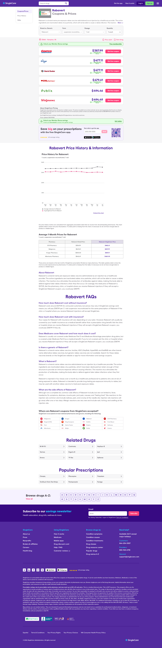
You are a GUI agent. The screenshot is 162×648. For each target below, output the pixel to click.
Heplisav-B (101, 446)
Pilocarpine (72, 476)
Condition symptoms (94, 534)
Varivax (42, 452)
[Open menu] (158, 3)
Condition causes (93, 537)
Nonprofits (27, 541)
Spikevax (100, 457)
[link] (118, 40)
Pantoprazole (73, 482)
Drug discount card (61, 544)
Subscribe (133, 513)
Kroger (67, 418)
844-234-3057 (124, 543)
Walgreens (47, 418)
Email (90, 509)
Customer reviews (61, 551)
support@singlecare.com (129, 557)
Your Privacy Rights (54, 633)
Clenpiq (42, 476)
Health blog (27, 551)
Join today (118, 121)
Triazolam (100, 476)
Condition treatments (94, 541)
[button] (48, 39)
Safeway (110, 425)
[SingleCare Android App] (62, 570)
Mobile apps (59, 541)
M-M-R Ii (43, 446)
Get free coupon (113, 51)
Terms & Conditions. (122, 517)
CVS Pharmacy (112, 418)
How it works (129, 3)
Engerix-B (72, 452)
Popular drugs (91, 551)
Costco (109, 428)
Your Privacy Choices (71, 633)
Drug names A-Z (92, 554)
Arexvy (42, 457)
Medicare (57, 537)
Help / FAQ (58, 547)
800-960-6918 (124, 550)
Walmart (89, 418)
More (119, 23)
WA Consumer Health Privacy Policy (93, 633)
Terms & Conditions (37, 633)
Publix (88, 428)
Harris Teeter (69, 425)
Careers (26, 547)
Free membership (116, 44)
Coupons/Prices (22, 11)
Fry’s (45, 425)
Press (25, 537)
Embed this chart (98, 213)
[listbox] (50, 30)
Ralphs (88, 425)
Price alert (108, 40)
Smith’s (88, 422)
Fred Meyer (110, 422)
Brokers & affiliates (30, 544)
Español (25, 633)
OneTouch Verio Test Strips (49, 482)
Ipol (98, 452)
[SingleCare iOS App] (50, 570)
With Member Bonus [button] (97, 53)
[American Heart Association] (71, 618)
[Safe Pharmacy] (32, 619)
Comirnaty (72, 446)
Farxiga (99, 482)
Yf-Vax (71, 457)
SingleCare (31, 640)
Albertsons (47, 428)
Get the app (118, 3)
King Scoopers (69, 422)
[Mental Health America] (59, 618)
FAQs (19, 20)
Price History (21, 16)
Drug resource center (94, 547)
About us (26, 534)
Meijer (67, 428)
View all (29, 499)
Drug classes (91, 544)
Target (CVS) (48, 422)
